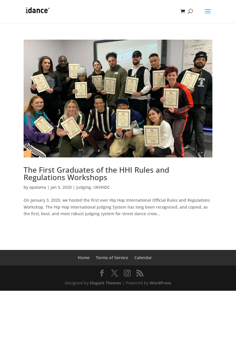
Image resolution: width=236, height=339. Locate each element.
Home (84, 257)
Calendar (143, 257)
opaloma (37, 187)
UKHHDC (101, 187)
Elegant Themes (105, 283)
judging (83, 187)
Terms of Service (112, 257)
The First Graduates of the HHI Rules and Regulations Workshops (96, 173)
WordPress (160, 283)
